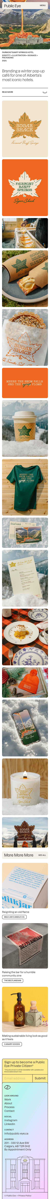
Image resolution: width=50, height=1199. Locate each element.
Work (7, 1099)
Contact (9, 1111)
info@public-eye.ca (16, 1133)
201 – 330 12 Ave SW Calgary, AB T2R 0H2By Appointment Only (17, 1146)
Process (9, 1107)
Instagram (10, 1120)
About (8, 1103)
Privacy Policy (24, 1196)
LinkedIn (9, 1124)
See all (42, 855)
